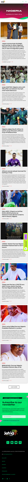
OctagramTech (8, 454)
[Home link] (4, 1)
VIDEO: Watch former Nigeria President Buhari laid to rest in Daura (13, 245)
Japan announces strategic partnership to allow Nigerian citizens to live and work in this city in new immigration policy (13, 46)
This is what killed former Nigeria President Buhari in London (14, 327)
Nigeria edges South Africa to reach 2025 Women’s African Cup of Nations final (12, 130)
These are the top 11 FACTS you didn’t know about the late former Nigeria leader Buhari (13, 286)
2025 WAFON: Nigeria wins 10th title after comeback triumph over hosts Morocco (13, 88)
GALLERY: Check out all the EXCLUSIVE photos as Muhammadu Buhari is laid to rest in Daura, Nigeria (13, 214)
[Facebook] (9, 479)
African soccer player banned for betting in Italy (14, 172)
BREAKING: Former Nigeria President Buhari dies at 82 (12, 366)
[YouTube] (3, 479)
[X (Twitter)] (5, 479)
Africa (3, 41)
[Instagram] (7, 479)
